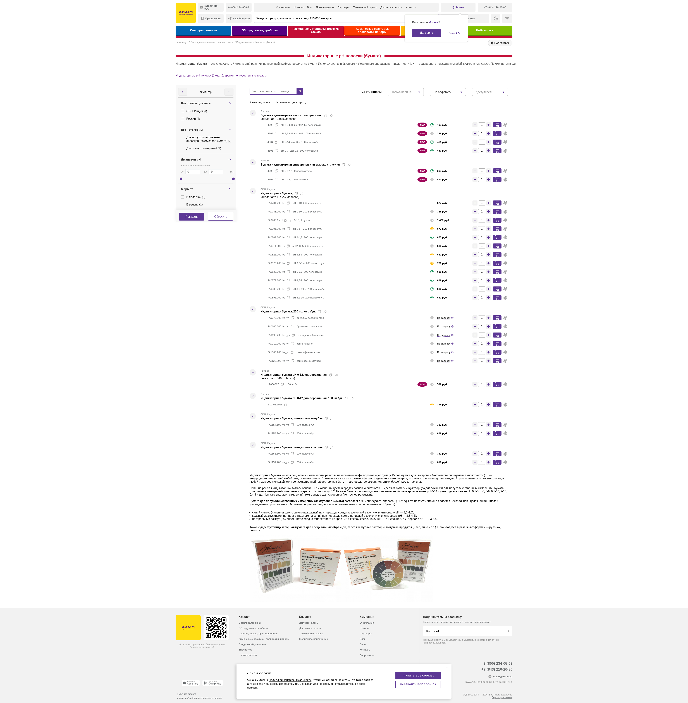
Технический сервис (365, 7)
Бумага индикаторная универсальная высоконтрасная (300, 164)
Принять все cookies (418, 676)
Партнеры (344, 7)
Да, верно (426, 32)
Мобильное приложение (313, 638)
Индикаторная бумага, (277, 193)
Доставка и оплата (391, 7)
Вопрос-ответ (368, 655)
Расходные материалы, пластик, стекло (315, 30)
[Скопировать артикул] (276, 125)
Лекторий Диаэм (308, 622)
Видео (363, 644)
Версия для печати (502, 697)
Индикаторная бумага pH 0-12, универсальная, (294, 374)
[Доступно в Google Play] (212, 683)
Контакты (411, 7)
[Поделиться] (331, 115)
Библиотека (484, 30)
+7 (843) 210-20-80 (496, 669)
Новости (299, 7)
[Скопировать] (326, 115)
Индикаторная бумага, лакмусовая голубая (291, 418)
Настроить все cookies (418, 684)
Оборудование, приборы (260, 30)
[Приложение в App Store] (191, 683)
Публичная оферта (186, 694)
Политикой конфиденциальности (290, 679)
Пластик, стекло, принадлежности (258, 633)
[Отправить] (507, 631)
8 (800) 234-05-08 (498, 663)
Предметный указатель (252, 644)
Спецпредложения (203, 30)
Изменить (454, 32)
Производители (325, 7)
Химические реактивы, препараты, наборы (372, 30)
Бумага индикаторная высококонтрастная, (291, 115)
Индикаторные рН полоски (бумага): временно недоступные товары (221, 75)
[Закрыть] (447, 668)
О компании (283, 7)
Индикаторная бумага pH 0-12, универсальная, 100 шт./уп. (302, 398)
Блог (309, 7)
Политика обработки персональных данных (199, 698)
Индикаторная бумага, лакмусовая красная (291, 447)
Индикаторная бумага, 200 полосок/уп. (288, 311)
